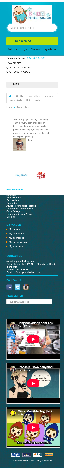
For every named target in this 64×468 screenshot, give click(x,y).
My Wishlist (50, 49)
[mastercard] (26, 455)
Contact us (12, 203)
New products (13, 197)
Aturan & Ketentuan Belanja (21, 205)
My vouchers (16, 246)
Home (9, 107)
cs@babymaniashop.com (26, 272)
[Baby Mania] (21, 178)
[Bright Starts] (41, 178)
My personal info (18, 242)
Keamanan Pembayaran (19, 208)
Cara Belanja (13, 211)
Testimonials (23, 107)
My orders (14, 229)
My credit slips (16, 233)
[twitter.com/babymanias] (17, 287)
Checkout (35, 49)
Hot (28, 100)
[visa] (15, 455)
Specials (11, 194)
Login (24, 49)
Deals (37, 100)
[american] (37, 455)
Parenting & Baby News (19, 214)
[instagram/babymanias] (26, 287)
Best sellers (33, 96)
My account (14, 224)
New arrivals (15, 100)
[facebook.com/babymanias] (9, 287)
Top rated (49, 96)
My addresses (16, 237)
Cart (23, 40)
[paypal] (49, 455)
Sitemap (10, 216)
